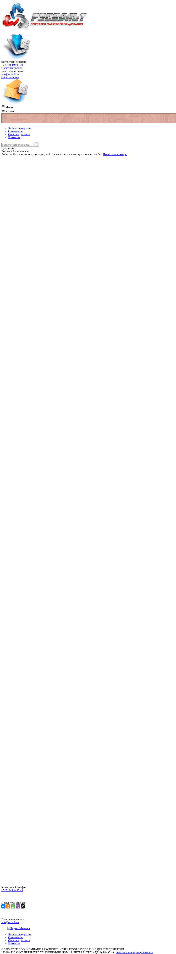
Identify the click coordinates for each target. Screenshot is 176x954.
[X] (23, 906)
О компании (15, 131)
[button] (88, 107)
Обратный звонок (11, 67)
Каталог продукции (19, 128)
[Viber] (18, 906)
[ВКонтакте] (3, 906)
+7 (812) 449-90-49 (12, 64)
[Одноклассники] (8, 906)
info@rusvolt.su (10, 74)
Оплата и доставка (19, 134)
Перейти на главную (115, 154)
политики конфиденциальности (134, 952)
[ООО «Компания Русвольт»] (44, 28)
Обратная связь (10, 77)
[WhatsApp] (13, 906)
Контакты (14, 137)
